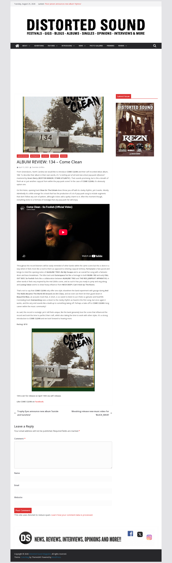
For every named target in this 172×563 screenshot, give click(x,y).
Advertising (39, 46)
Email (16, 485)
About (24, 46)
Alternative (35, 156)
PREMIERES (110, 46)
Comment (19, 438)
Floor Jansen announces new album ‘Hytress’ (63, 4)
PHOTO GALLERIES (96, 46)
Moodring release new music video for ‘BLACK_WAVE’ (90, 413)
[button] (28, 45)
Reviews (63, 156)
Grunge (45, 156)
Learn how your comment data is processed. (72, 515)
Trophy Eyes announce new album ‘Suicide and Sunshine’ (37, 413)
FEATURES (51, 46)
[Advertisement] (86, 75)
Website (18, 497)
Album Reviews (23, 156)
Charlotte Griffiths (38, 167)
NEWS (81, 46)
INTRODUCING (67, 46)
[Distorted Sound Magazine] (17, 46)
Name (17, 473)
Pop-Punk (54, 156)
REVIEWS (121, 46)
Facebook (39, 401)
